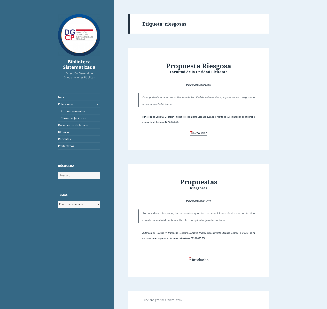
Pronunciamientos (73, 111)
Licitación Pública (173, 117)
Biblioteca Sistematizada (79, 64)
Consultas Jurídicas (73, 118)
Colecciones (65, 104)
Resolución (200, 133)
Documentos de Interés (73, 125)
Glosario (63, 132)
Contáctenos (66, 146)
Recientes (64, 139)
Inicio (61, 97)
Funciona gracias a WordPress (162, 300)
